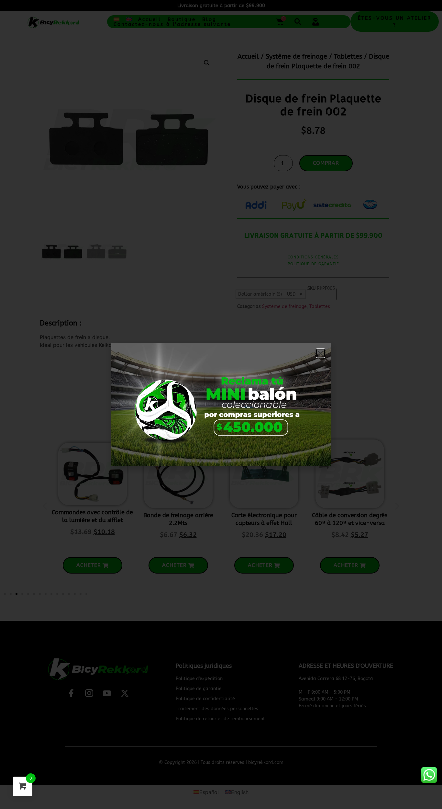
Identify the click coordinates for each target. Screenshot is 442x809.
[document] (221, 404)
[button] (320, 353)
